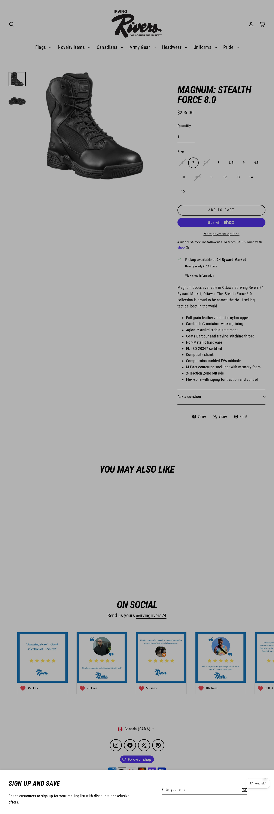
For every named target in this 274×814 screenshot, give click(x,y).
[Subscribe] (243, 790)
